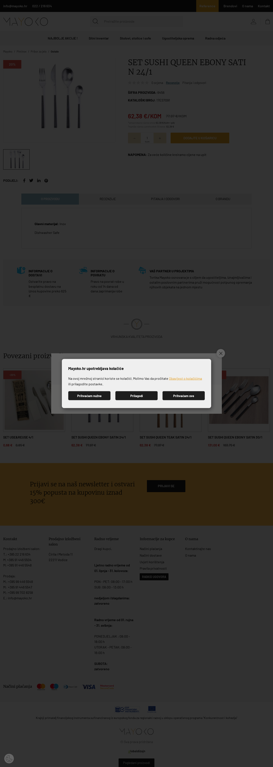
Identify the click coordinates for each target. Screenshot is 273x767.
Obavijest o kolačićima (185, 378)
